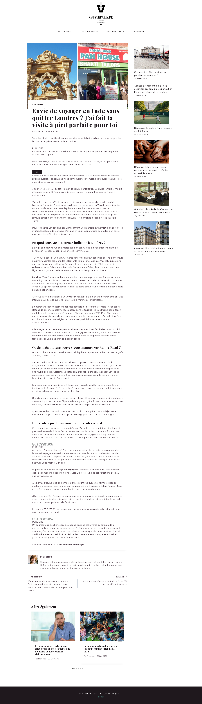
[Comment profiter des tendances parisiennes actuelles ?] (154, 57)
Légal (101, 696)
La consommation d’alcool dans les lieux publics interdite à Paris (101, 648)
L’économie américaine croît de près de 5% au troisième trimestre (104, 581)
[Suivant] (120, 639)
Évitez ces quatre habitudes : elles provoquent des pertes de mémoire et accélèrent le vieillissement (52, 650)
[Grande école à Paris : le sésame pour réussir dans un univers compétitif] (154, 194)
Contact (139, 31)
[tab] (73, 668)
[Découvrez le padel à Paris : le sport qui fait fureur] (154, 112)
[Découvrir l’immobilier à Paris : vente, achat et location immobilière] (154, 233)
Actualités (64, 31)
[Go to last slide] (35, 639)
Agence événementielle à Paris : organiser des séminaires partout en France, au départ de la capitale (153, 89)
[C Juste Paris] (101, 13)
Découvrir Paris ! (88, 31)
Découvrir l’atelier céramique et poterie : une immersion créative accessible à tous (151, 170)
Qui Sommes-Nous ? (116, 31)
